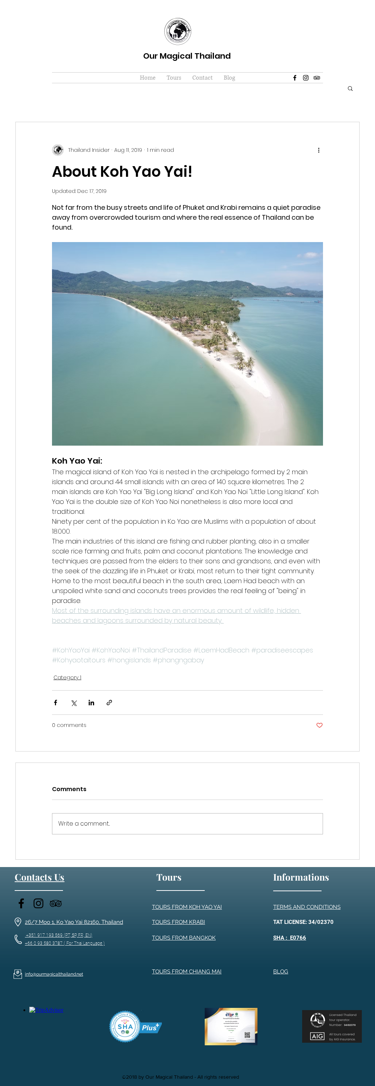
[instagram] (305, 77)
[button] (174, 78)
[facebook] (294, 77)
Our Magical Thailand (187, 56)
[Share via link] (109, 702)
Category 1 (67, 677)
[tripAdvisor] (316, 77)
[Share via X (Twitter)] (73, 702)
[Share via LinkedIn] (91, 702)
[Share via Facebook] (55, 702)
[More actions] (318, 150)
